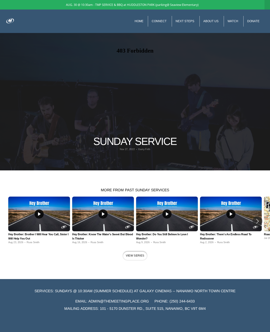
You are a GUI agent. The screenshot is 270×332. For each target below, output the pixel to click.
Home (139, 21)
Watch (233, 21)
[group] (39, 221)
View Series (135, 255)
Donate (253, 21)
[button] (257, 221)
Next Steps (185, 21)
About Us (211, 21)
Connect (159, 21)
